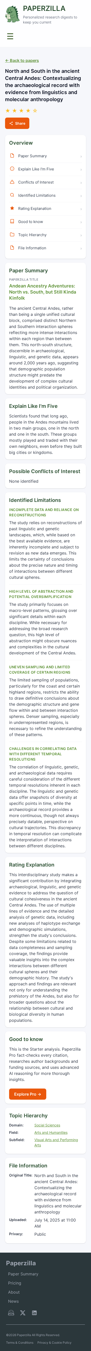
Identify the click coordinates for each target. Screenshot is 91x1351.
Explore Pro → (27, 1094)
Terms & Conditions (19, 1342)
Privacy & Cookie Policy (54, 1342)
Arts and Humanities (50, 1132)
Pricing (14, 1283)
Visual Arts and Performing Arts (56, 1142)
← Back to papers (22, 60)
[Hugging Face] (11, 1313)
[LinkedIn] (34, 1313)
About (14, 1292)
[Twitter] (23, 1313)
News (13, 1301)
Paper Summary (23, 1273)
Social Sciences (47, 1125)
